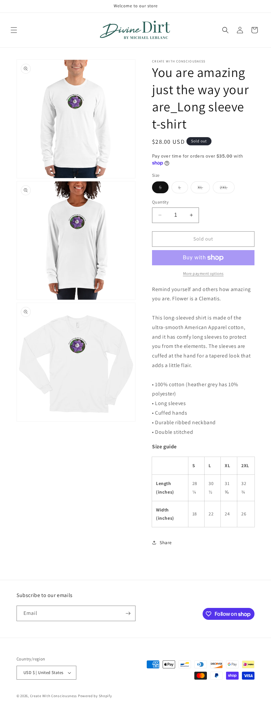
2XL (227, 188)
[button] (14, 30)
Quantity (160, 202)
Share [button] (166, 542)
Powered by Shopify (95, 695)
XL (204, 188)
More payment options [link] (203, 273)
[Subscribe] (128, 613)
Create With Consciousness (53, 695)
